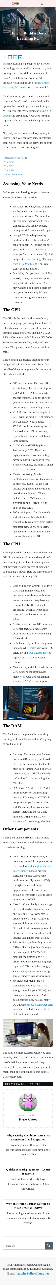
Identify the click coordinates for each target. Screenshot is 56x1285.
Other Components (14, 174)
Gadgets (27, 1084)
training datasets (27, 971)
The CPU (8, 166)
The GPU (9, 162)
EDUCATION (11, 1084)
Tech (39, 1084)
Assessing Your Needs (15, 157)
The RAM (9, 170)
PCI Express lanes (39, 652)
